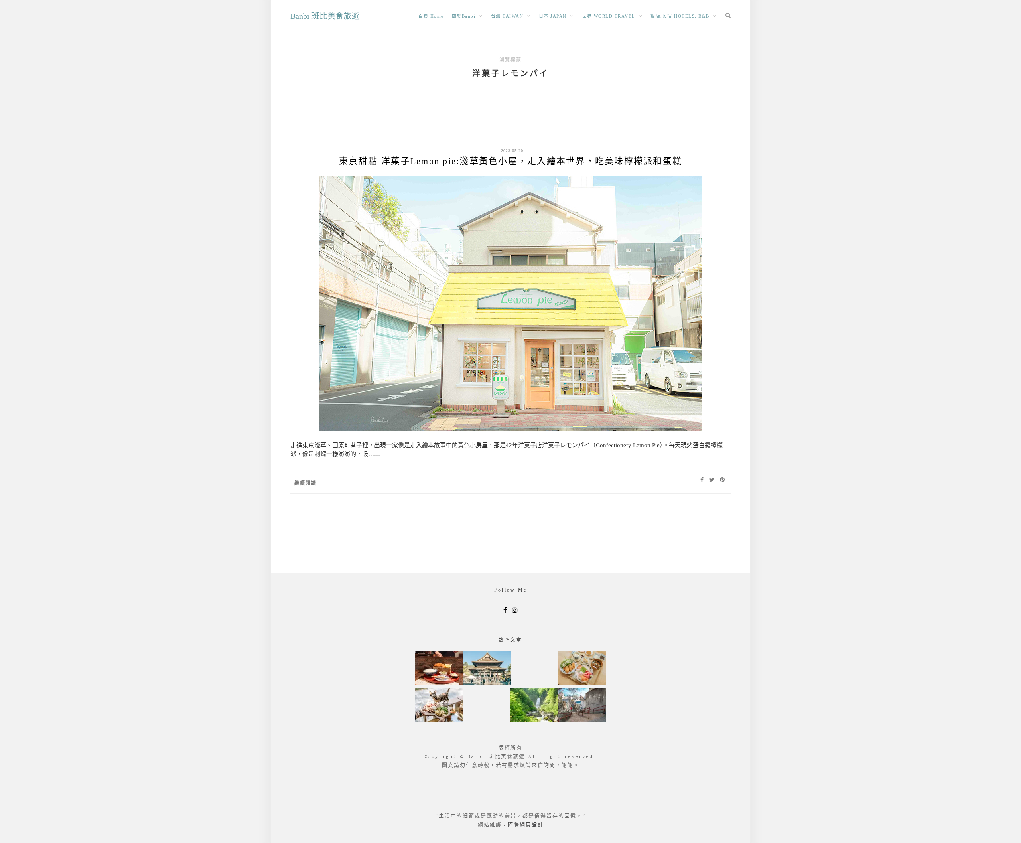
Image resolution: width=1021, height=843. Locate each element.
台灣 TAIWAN (507, 16)
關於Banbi (464, 16)
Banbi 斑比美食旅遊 (324, 16)
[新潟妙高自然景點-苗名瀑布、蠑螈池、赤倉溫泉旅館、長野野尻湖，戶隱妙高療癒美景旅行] (534, 706)
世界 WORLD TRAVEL (608, 16)
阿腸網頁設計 (526, 824)
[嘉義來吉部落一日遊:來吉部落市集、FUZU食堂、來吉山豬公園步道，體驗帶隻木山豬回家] (439, 706)
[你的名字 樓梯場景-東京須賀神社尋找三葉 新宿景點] (582, 706)
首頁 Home (431, 16)
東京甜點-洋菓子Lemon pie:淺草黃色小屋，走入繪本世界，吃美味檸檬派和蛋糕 (510, 161)
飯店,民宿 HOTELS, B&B (680, 16)
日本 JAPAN (553, 16)
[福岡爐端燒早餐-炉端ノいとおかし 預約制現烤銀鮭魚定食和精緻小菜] (439, 669)
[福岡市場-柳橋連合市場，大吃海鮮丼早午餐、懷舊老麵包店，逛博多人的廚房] (582, 669)
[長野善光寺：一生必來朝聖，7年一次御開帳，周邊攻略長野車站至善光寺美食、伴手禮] (487, 669)
